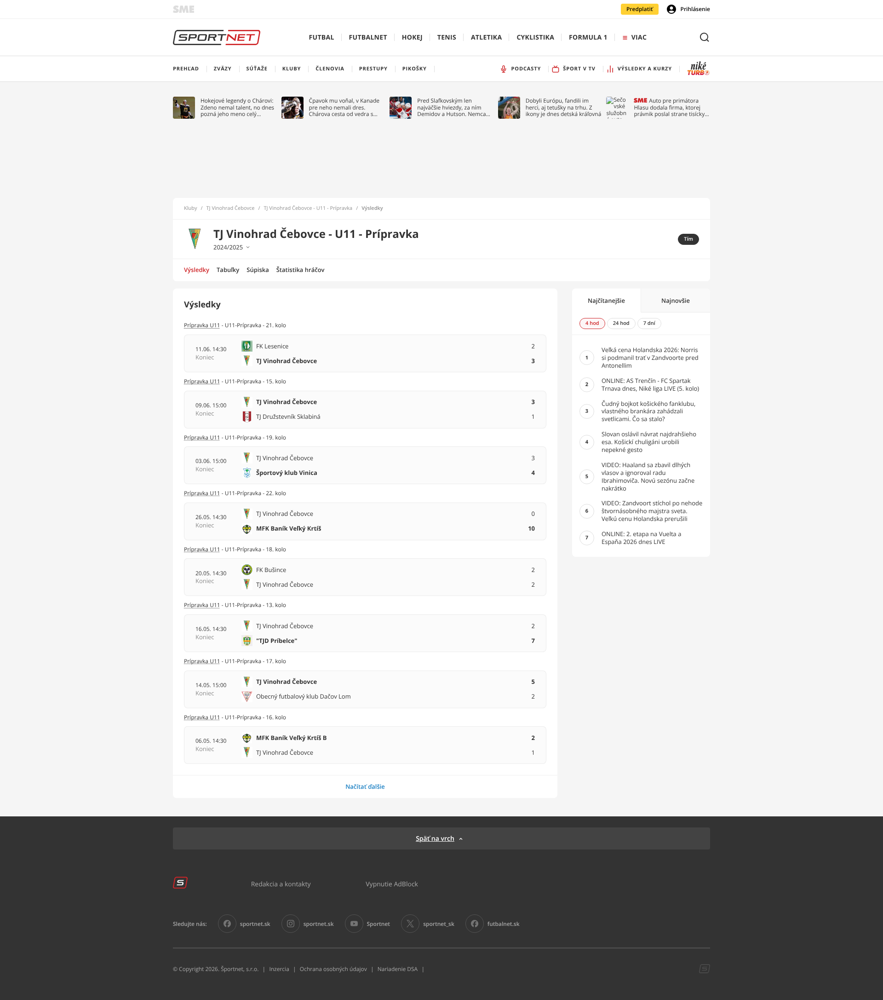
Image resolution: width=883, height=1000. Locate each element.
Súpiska (258, 270)
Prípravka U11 (202, 493)
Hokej (412, 37)
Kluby (190, 208)
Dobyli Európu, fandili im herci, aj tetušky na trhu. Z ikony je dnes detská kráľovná (564, 107)
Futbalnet (368, 37)
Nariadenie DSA (398, 969)
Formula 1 (588, 37)
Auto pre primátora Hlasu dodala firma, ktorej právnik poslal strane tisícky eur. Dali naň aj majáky (669, 107)
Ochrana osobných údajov (333, 969)
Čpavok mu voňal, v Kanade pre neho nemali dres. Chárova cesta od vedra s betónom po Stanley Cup (344, 107)
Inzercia (279, 969)
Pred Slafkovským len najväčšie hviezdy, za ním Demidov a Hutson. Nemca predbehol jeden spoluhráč (452, 107)
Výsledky (196, 270)
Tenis (446, 37)
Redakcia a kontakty (281, 883)
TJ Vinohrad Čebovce (230, 208)
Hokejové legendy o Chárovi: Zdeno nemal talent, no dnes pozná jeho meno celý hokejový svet (237, 107)
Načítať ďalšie (365, 786)
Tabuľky (228, 270)
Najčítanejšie (606, 300)
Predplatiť (639, 9)
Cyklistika (535, 37)
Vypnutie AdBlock (392, 883)
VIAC (639, 37)
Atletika (486, 37)
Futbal (321, 37)
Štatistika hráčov (300, 270)
